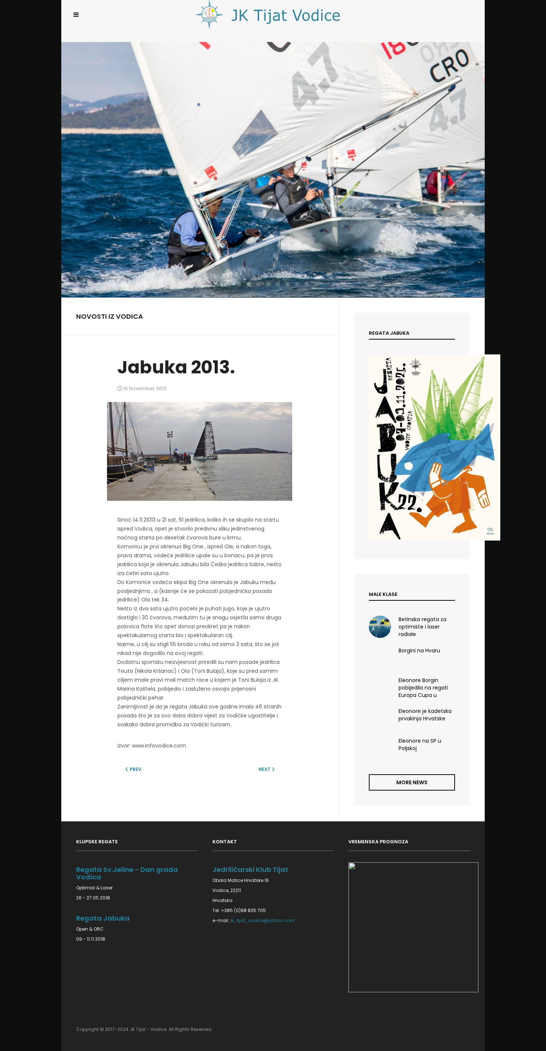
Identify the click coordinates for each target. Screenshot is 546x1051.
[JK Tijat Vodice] (273, 14)
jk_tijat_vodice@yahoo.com (262, 920)
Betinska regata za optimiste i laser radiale (422, 626)
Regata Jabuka (103, 918)
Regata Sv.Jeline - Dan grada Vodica (127, 873)
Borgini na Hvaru (419, 650)
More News (412, 782)
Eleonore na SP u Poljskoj (420, 744)
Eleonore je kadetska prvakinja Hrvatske (425, 714)
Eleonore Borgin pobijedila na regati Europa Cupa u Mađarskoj (423, 687)
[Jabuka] (412, 447)
